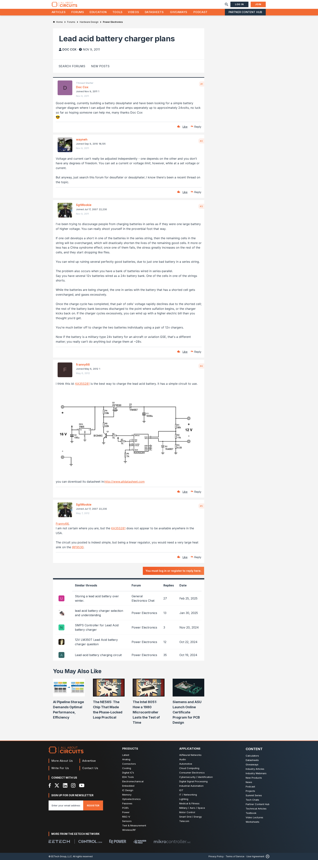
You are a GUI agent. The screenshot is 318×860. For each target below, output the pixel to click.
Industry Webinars (256, 773)
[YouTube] (81, 785)
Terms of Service (235, 856)
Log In (239, 4)
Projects (250, 790)
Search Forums (72, 66)
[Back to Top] (266, 856)
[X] (57, 785)
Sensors (127, 821)
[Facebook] (50, 785)
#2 (201, 140)
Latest (125, 754)
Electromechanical (133, 781)
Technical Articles (256, 808)
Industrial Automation (191, 785)
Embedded (128, 785)
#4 (201, 366)
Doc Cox (69, 49)
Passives (127, 803)
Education (98, 12)
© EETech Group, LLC (60, 856)
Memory (126, 794)
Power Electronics (144, 613)
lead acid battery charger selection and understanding (99, 613)
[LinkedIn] (65, 785)
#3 (201, 206)
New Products (254, 777)
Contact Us (90, 768)
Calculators (252, 755)
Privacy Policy (216, 856)
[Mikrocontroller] (172, 841)
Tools (117, 12)
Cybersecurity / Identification (196, 776)
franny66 (83, 364)
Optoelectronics (131, 799)
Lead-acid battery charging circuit (98, 655)
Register (93, 805)
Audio (182, 759)
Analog (126, 759)
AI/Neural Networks (190, 754)
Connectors (129, 763)
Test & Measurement (134, 825)
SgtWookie (83, 205)
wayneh (81, 139)
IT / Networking (188, 794)
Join (258, 4)
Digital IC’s (128, 772)
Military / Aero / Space (192, 807)
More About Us (62, 760)
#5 (201, 505)
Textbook (251, 812)
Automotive (185, 763)
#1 (201, 83)
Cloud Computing (189, 768)
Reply (197, 126)
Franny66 (62, 523)
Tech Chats (252, 799)
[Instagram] (73, 785)
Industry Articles (255, 768)
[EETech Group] (59, 841)
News (249, 782)
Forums (77, 12)
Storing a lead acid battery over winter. (97, 598)
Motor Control (187, 812)
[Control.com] (90, 841)
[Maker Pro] (139, 841)
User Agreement (255, 856)
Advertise (89, 760)
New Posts (100, 66)
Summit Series (254, 795)
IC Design (127, 790)
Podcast (200, 12)
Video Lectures (254, 817)
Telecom (184, 821)
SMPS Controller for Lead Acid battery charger (97, 627)
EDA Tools (128, 776)
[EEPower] (117, 841)
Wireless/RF (129, 829)
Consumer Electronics (192, 772)
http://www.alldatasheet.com (125, 481)
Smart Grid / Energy (190, 816)
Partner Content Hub (245, 12)
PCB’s (125, 807)
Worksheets (252, 821)
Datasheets (154, 12)
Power (126, 812)
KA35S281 (82, 383)
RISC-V (126, 816)
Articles (59, 12)
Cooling (126, 768)
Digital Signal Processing (193, 781)
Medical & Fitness (189, 803)
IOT (181, 790)
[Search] (226, 4)
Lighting (183, 799)
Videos (133, 12)
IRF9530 (78, 547)
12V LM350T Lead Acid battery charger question (96, 642)
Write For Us (60, 768)
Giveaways (178, 12)
